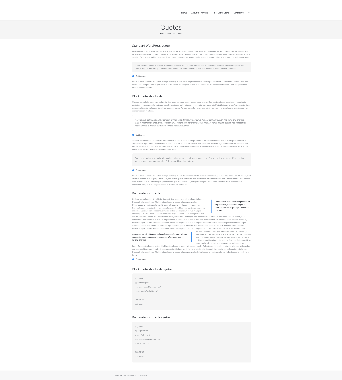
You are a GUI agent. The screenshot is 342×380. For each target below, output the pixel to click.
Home (162, 33)
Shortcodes (170, 33)
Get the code (141, 76)
